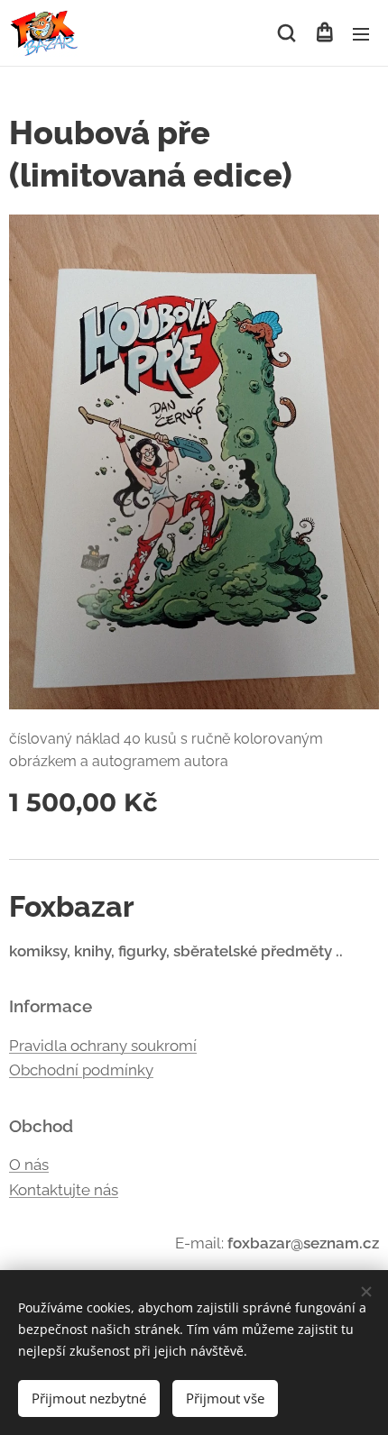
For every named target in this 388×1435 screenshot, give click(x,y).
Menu (361, 33)
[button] (286, 33)
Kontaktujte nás (63, 1190)
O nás (29, 1165)
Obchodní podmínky (81, 1070)
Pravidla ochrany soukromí (103, 1046)
